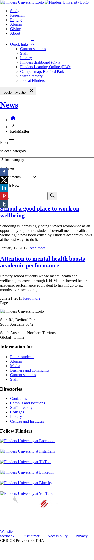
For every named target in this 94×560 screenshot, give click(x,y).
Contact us (18, 398)
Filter (4, 142)
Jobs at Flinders (32, 80)
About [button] (15, 33)
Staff (24, 53)
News (9, 104)
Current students (33, 49)
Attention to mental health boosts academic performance (42, 262)
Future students (22, 357)
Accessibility (57, 536)
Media (15, 366)
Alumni (16, 361)
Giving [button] (15, 29)
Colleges (17, 412)
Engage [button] (16, 20)
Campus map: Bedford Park (42, 71)
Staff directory (31, 76)
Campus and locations (27, 403)
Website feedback (7, 533)
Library (26, 58)
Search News (10, 185)
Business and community (30, 370)
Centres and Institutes (27, 421)
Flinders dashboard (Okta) (40, 62)
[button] (22, 44)
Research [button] (17, 15)
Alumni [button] (16, 24)
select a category (13, 151)
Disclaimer (30, 536)
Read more (37, 248)
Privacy (82, 536)
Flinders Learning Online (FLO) (45, 67)
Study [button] (14, 11)
